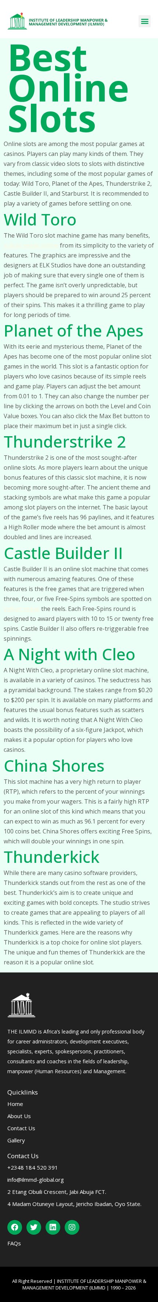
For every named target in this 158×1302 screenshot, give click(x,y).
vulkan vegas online (31, 245)
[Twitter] (33, 1227)
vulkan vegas (22, 609)
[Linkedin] (53, 1227)
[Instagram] (72, 1227)
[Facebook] (14, 1227)
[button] (145, 21)
